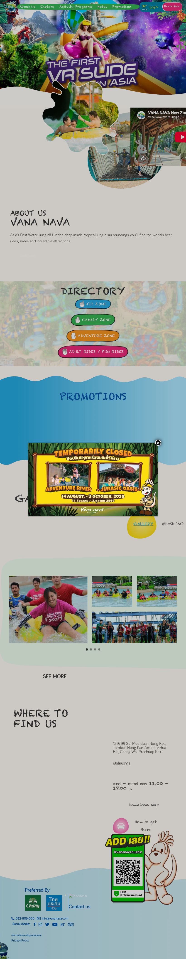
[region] (93, 479)
